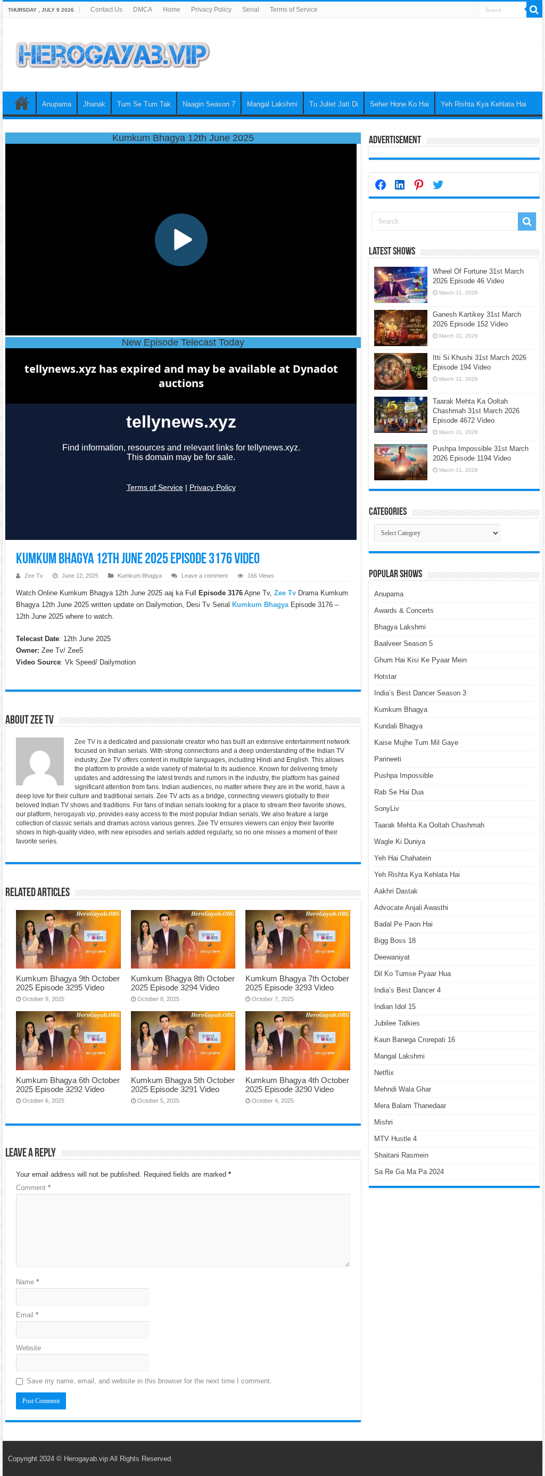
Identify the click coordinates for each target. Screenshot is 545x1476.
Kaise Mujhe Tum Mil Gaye (416, 743)
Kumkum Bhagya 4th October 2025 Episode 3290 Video (297, 1085)
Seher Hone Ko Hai (399, 104)
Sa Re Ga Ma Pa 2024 (409, 1172)
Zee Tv (33, 575)
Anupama (56, 104)
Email (27, 1315)
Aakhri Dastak (396, 891)
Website (28, 1348)
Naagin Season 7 (209, 104)
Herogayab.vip (86, 1459)
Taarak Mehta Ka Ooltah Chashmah (429, 825)
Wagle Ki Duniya (399, 842)
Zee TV (85, 741)
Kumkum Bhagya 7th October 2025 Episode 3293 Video (297, 983)
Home (171, 9)
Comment (33, 1188)
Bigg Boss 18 (395, 941)
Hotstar (385, 676)
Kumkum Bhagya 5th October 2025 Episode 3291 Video (183, 1085)
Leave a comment (204, 575)
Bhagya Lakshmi (400, 627)
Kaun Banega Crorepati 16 (414, 1040)
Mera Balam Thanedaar (410, 1106)
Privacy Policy (211, 9)
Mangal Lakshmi (272, 104)
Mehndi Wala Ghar (402, 1089)
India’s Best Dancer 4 (407, 990)
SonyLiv (386, 809)
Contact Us (106, 9)
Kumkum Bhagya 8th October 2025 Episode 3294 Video (183, 983)
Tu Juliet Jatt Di (333, 104)
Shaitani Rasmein (401, 1155)
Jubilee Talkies (397, 1023)
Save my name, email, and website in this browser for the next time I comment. (149, 1381)
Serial (250, 9)
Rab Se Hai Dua (399, 792)
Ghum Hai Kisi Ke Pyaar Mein (420, 660)
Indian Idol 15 (395, 1007)
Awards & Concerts (404, 610)
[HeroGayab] (113, 52)
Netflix (384, 1073)
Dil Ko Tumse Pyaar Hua (412, 974)
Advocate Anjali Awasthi (411, 908)
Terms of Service (294, 9)
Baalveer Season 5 (403, 643)
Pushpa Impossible (403, 776)
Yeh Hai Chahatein (402, 858)
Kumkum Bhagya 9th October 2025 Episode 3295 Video (68, 983)
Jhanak (94, 104)
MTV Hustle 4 (395, 1139)
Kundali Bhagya (398, 726)
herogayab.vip (74, 814)
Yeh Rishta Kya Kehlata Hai (483, 104)
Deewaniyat (392, 957)
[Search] (534, 10)
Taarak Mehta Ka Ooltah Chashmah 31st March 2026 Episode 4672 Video (476, 410)
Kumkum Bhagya (140, 575)
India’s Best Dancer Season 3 (420, 693)
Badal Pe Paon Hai (403, 924)
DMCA (142, 9)
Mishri (383, 1122)
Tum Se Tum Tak (144, 104)
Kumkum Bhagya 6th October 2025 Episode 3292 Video (68, 1085)
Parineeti (387, 759)
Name (27, 1282)
